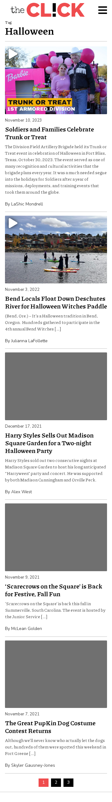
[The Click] (47, 10)
